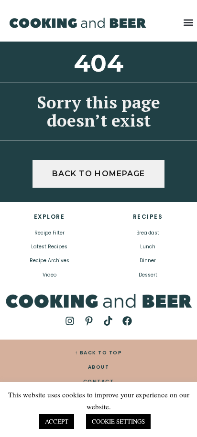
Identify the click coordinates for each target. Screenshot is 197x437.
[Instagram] (70, 321)
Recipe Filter (49, 232)
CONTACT (98, 381)
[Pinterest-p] (89, 321)
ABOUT (98, 367)
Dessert (148, 274)
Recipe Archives (49, 260)
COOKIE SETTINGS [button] (118, 421)
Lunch (147, 246)
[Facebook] (127, 321)
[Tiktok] (108, 321)
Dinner (148, 260)
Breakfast (147, 232)
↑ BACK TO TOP (98, 352)
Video (49, 274)
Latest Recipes (49, 246)
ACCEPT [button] (56, 421)
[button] (189, 22)
